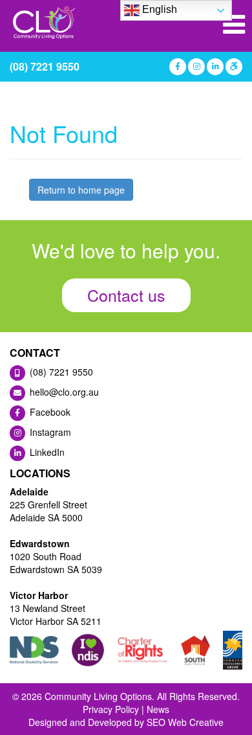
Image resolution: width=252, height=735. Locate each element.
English (158, 9)
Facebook (48, 411)
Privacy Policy (111, 709)
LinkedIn (46, 452)
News (158, 709)
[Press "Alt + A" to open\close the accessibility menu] (233, 66)
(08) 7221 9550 (44, 66)
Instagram (49, 431)
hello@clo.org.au (63, 391)
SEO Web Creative (185, 722)
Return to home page (81, 189)
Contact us (126, 294)
